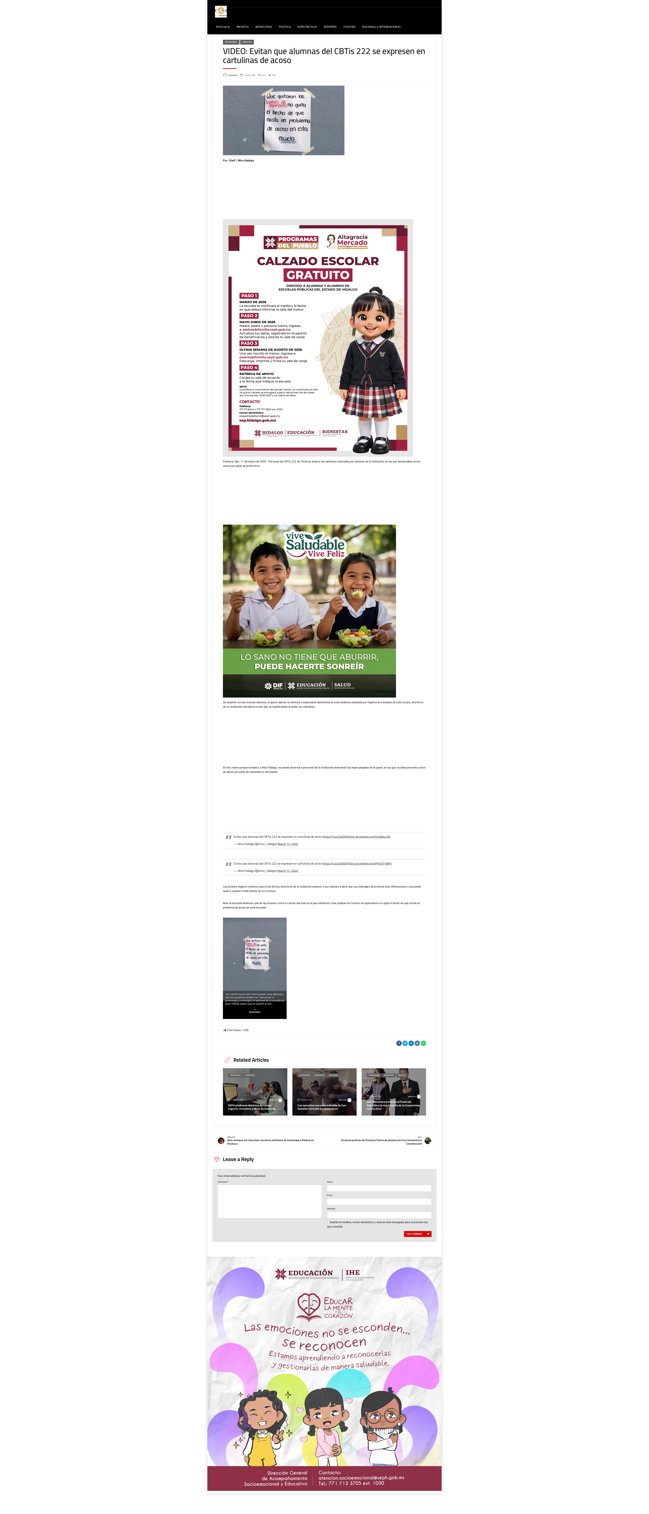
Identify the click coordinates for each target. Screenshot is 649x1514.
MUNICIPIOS (264, 26)
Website (331, 1208)
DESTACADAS (231, 42)
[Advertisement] (324, 188)
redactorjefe (232, 75)
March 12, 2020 (288, 844)
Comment (223, 1182)
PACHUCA (242, 26)
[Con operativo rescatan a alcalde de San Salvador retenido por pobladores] (324, 1092)
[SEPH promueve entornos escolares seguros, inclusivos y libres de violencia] (255, 1092)
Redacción (273, 1100)
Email (329, 1195)
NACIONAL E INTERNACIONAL (381, 26)
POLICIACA (223, 26)
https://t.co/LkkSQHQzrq (338, 836)
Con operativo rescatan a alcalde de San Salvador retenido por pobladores (321, 1107)
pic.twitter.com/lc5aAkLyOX (372, 836)
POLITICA (401, 1075)
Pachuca (247, 42)
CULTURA (349, 26)
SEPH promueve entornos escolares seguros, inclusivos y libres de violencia (251, 1107)
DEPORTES (330, 26)
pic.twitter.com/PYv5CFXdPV (373, 863)
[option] (324, 120)
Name (330, 1182)
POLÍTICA (285, 26)
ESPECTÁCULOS (307, 26)
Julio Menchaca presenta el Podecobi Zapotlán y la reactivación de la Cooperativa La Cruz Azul (393, 1105)
